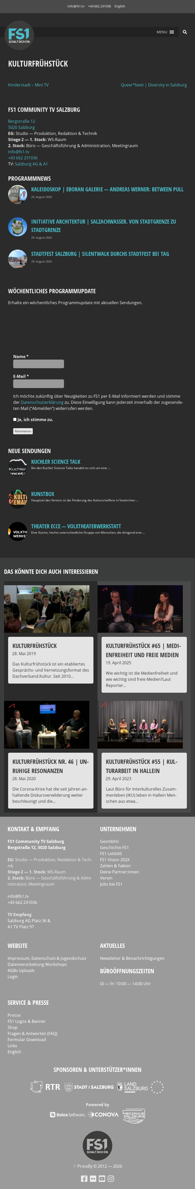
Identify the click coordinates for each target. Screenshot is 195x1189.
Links (12, 1045)
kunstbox (42, 494)
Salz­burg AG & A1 (31, 164)
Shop (13, 1027)
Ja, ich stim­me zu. (35, 419)
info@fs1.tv (76, 6)
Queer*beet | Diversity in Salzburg (154, 85)
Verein (106, 878)
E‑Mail (21, 376)
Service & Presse (28, 1002)
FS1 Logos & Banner (27, 1021)
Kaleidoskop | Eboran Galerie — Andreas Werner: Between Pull (107, 189)
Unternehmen (118, 829)
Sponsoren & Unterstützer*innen (97, 1069)
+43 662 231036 (99, 6)
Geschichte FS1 (114, 847)
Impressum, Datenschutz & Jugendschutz (47, 958)
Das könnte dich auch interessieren (51, 571)
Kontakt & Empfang (33, 829)
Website (17, 945)
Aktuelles (112, 945)
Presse (14, 1015)
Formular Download (27, 1039)
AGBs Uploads (21, 970)
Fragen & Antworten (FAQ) (32, 1033)
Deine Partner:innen (119, 872)
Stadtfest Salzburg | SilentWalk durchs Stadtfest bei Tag (100, 253)
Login (13, 976)
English (120, 6)
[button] (162, 32)
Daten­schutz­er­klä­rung (42, 402)
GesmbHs (109, 841)
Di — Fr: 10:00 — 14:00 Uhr (125, 983)
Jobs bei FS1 (111, 884)
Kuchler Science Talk (55, 461)
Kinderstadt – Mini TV (28, 85)
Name (21, 356)
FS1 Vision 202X (114, 859)
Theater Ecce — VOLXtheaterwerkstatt (76, 526)
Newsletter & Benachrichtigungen (132, 958)
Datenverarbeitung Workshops (37, 964)
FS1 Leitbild (111, 853)
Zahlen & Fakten (115, 866)
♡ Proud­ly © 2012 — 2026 (97, 1166)
